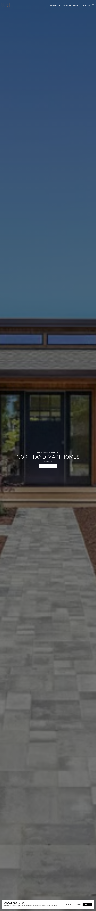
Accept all (87, 904)
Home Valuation (48, 466)
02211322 (49, 461)
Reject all (68, 904)
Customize (78, 904)
